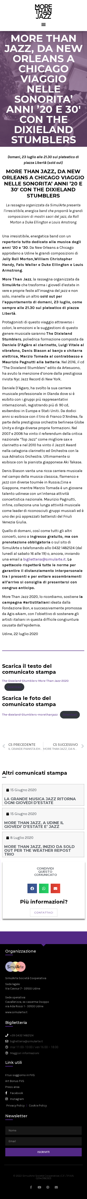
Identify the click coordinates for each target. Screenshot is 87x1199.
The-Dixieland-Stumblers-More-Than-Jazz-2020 (35, 681)
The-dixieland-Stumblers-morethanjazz (30, 714)
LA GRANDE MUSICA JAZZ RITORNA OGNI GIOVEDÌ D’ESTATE (40, 801)
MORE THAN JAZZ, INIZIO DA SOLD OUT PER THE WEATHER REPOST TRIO (39, 850)
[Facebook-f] (31, 1187)
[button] (43, 24)
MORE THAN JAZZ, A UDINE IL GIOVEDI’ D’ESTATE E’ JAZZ (34, 825)
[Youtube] (39, 1187)
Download (14, 687)
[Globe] (47, 1187)
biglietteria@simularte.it (44, 559)
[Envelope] (56, 1187)
